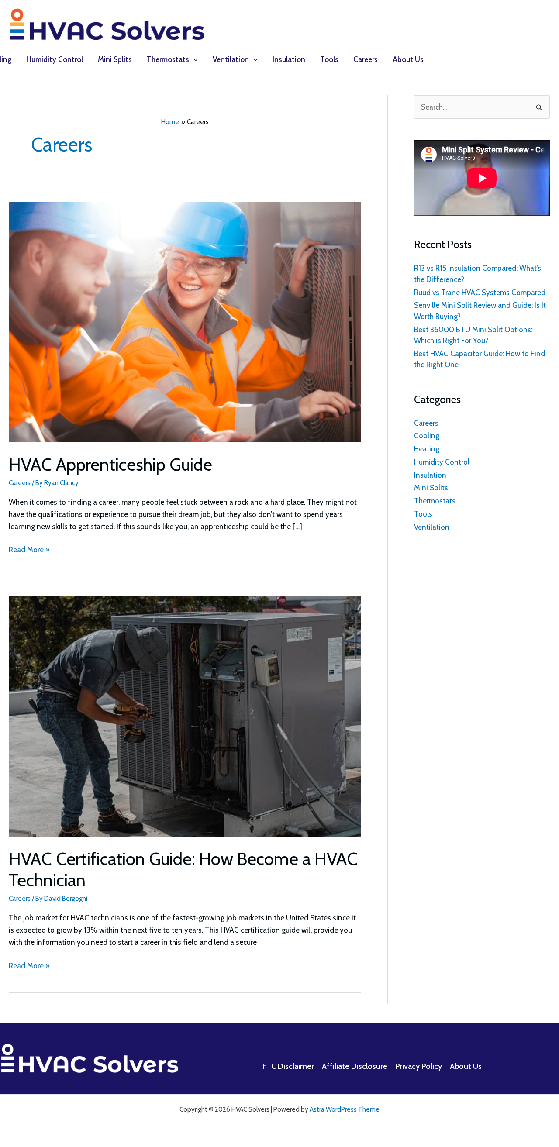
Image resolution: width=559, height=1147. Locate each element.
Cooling (426, 435)
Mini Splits (431, 487)
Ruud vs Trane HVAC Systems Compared (479, 292)
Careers (20, 483)
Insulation (430, 475)
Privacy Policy (418, 1066)
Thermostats (434, 500)
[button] (193, 59)
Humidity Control (441, 462)
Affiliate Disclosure (354, 1066)
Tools (423, 514)
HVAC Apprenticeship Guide (110, 464)
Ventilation (431, 527)
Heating (426, 448)
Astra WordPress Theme (345, 1109)
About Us (466, 1066)
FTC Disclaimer (288, 1066)
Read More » (29, 550)
